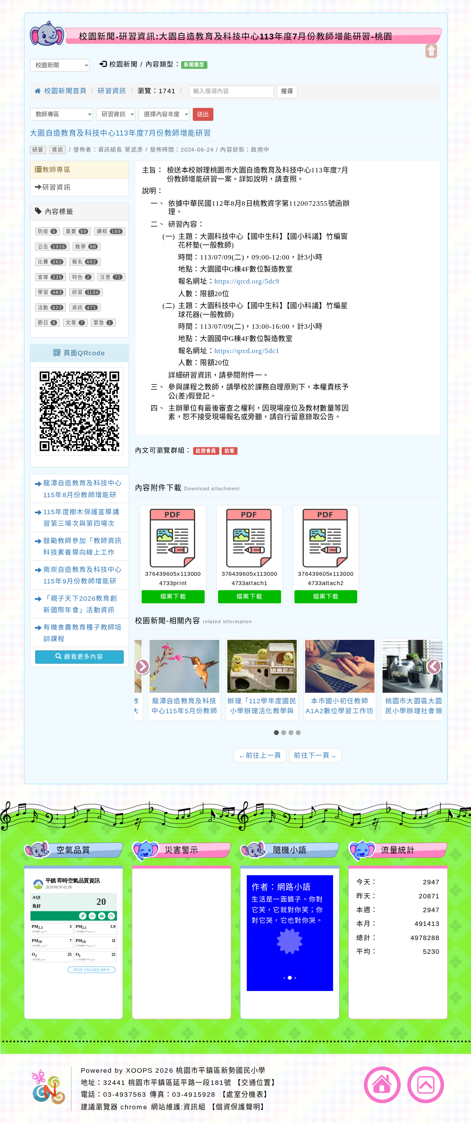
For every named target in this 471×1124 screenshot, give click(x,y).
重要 (70, 231)
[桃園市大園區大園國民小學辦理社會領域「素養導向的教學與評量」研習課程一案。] (404, 666)
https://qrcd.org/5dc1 (246, 351)
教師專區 (56, 170)
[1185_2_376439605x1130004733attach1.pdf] (249, 538)
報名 (77, 262)
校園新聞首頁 (64, 91)
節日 (42, 323)
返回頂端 (425, 1085)
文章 (70, 323)
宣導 (42, 277)
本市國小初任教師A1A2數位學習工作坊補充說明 (326, 711)
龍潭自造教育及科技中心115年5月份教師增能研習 (171, 711)
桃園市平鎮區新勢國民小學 (221, 1070)
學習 (42, 292)
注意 (105, 277)
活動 (42, 307)
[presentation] (143, 667)
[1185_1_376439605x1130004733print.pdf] (172, 538)
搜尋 (287, 91)
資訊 (57, 150)
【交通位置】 (256, 1082)
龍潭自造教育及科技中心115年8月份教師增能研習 (82, 495)
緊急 (99, 323)
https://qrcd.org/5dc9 (246, 281)
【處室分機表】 (245, 1094)
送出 (203, 114)
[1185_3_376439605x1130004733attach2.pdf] (325, 538)
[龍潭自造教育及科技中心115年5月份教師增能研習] (171, 666)
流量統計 (398, 850)
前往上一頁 (259, 755)
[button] (277, 733)
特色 (77, 277)
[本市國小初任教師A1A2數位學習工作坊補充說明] (326, 666)
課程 (102, 231)
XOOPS (139, 1070)
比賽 (42, 262)
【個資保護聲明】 (238, 1107)
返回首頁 (382, 1085)
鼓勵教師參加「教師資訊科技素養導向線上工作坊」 (82, 552)
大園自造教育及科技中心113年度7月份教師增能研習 (120, 133)
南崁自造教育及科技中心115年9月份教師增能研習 (82, 581)
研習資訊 (112, 91)
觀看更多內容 (82, 656)
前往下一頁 (315, 755)
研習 (37, 150)
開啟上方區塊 (431, 51)
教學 (80, 246)
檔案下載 (173, 596)
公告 (42, 246)
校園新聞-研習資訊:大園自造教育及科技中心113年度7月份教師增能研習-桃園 (235, 36)
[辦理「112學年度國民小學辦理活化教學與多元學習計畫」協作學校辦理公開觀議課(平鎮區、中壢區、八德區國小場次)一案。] (249, 666)
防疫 (42, 231)
